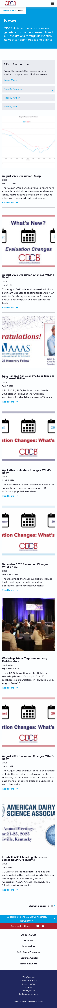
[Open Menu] (53, 4)
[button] (28, 89)
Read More (8, 202)
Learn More (10, 80)
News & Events (9, 10)
